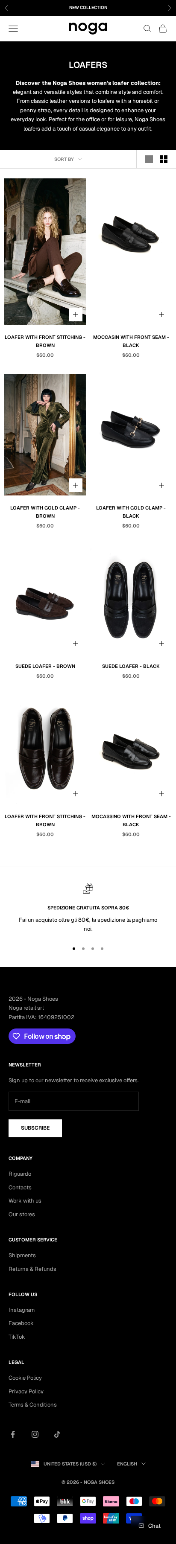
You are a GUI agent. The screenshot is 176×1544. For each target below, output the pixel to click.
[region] (88, 908)
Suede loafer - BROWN (45, 666)
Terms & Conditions (33, 1404)
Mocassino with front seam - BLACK (131, 820)
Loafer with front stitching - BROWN (45, 341)
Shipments (22, 1255)
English (127, 1464)
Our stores (22, 1214)
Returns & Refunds (32, 1269)
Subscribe (35, 1127)
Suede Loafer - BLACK (131, 666)
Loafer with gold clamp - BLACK (131, 512)
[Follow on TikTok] (57, 1434)
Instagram (22, 1310)
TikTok (17, 1336)
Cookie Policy (25, 1377)
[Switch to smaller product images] (163, 159)
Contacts (20, 1187)
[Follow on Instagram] (35, 1434)
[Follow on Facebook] (13, 1434)
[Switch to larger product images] (149, 159)
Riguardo (20, 1173)
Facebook (21, 1323)
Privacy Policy (26, 1391)
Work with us (25, 1200)
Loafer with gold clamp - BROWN (45, 512)
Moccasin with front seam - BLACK (131, 341)
